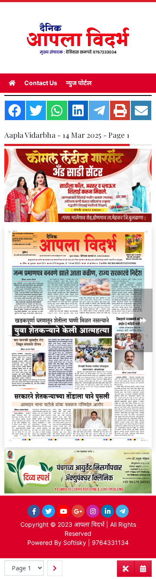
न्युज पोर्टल (79, 82)
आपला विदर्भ (89, 524)
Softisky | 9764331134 (96, 542)
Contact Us (40, 82)
